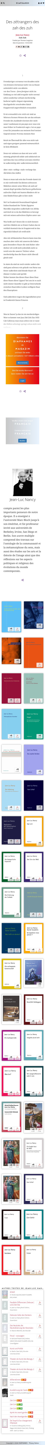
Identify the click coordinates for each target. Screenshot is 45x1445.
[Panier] (43, 3)
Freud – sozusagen (17, 1336)
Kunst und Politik (16, 1348)
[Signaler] (20, 55)
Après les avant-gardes (19, 1412)
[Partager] (24, 55)
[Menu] (1, 3)
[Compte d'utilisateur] (39, 3)
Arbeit (12, 1292)
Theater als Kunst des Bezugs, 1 (22, 1359)
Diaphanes (22, 3)
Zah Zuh (13, 1400)
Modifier (22, 441)
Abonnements (22, 363)
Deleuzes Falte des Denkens (21, 1315)
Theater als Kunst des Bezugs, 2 (22, 1369)
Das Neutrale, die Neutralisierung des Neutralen (21, 1327)
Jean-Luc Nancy (22, 35)
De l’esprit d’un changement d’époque (21, 1422)
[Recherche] (4, 3)
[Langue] (41, 3)
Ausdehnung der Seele (19, 1390)
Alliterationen (15, 1379)
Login (22, 381)
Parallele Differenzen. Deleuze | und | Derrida (22, 1304)
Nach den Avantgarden (19, 1416)
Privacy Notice (34, 1443)
